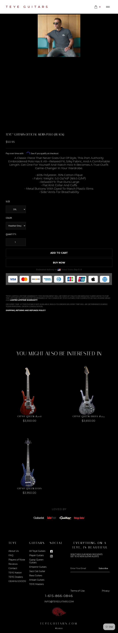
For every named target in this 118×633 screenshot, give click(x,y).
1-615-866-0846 (59, 596)
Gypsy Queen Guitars (36, 561)
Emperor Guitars (37, 566)
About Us (13, 551)
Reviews (12, 564)
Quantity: (11, 234)
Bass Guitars (35, 575)
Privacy (106, 590)
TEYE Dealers (15, 577)
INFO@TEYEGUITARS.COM (59, 601)
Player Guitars (36, 555)
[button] (107, 7)
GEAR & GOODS (17, 581)
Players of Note (16, 559)
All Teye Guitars (37, 551)
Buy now (59, 262)
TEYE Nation (15, 572)
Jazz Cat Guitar (37, 571)
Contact (12, 568)
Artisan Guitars (36, 579)
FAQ (10, 555)
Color (9, 218)
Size (8, 201)
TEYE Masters (36, 584)
